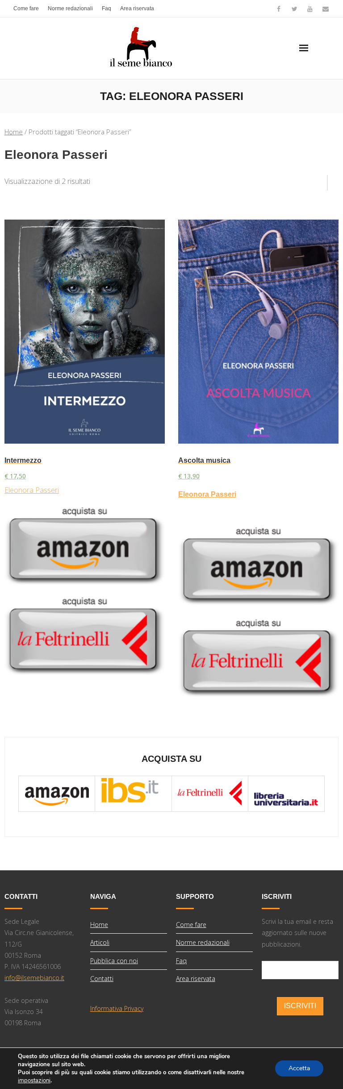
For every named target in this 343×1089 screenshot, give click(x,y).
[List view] (333, 179)
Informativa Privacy (116, 1008)
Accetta (299, 1068)
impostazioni (34, 1081)
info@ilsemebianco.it (34, 977)
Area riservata (137, 8)
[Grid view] (323, 179)
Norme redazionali (70, 8)
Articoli (99, 942)
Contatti (101, 978)
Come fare (26, 8)
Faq (106, 8)
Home (13, 131)
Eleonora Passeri (31, 490)
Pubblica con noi (114, 960)
